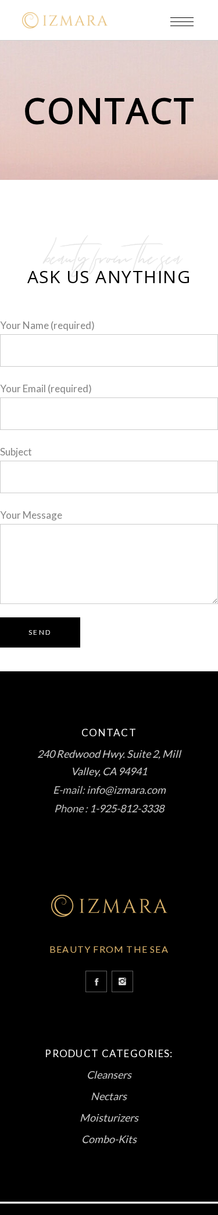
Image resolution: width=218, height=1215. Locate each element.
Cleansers (109, 1074)
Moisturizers (109, 1117)
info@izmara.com (126, 789)
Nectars (109, 1096)
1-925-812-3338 (127, 808)
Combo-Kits (109, 1139)
